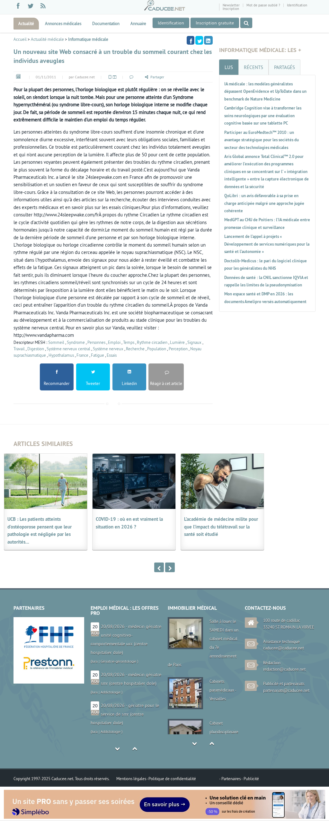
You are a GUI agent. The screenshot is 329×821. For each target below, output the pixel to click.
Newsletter (231, 5)
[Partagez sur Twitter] (199, 40)
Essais (112, 355)
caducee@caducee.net (283, 648)
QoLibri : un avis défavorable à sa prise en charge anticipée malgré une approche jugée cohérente (264, 203)
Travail (19, 348)
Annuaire (138, 23)
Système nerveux (108, 348)
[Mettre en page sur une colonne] (109, 76)
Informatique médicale (88, 39)
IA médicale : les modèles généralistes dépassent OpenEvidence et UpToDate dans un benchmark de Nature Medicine (265, 91)
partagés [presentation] (284, 67)
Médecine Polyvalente (119, 731)
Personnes (96, 342)
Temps (128, 342)
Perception (178, 348)
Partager (157, 76)
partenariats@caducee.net (286, 690)
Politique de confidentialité (172, 778)
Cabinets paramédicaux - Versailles (222, 690)
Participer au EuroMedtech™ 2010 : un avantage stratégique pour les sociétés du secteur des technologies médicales (261, 140)
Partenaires (231, 778)
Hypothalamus (61, 355)
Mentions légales (131, 778)
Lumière (177, 342)
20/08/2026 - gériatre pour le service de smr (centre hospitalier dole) (125, 665)
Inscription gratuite (215, 23)
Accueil (20, 39)
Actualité (26, 23)
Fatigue (97, 355)
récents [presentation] (253, 67)
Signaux (194, 342)
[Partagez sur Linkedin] (208, 40)
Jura (95, 644)
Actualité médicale (47, 39)
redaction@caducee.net (284, 669)
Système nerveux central (68, 348)
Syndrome (76, 342)
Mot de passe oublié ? (263, 5)
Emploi (114, 342)
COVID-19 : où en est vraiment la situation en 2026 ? (129, 522)
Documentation (106, 23)
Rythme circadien (152, 342)
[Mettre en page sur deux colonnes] (114, 76)
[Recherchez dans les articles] (246, 23)
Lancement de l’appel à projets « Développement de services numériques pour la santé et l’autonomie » (266, 244)
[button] (131, 76)
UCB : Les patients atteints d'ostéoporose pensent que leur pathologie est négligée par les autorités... (39, 530)
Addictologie (110, 644)
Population (156, 348)
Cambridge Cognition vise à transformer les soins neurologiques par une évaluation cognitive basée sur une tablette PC (262, 115)
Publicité (251, 778)
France (82, 355)
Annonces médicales (63, 23)
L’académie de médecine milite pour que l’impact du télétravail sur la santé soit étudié (221, 526)
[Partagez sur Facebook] (190, 40)
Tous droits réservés (92, 778)
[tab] (228, 67)
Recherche (135, 348)
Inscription (231, 8)
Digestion (35, 348)
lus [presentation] (229, 67)
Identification (297, 5)
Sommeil (56, 342)
